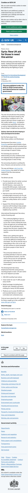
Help (2, 457)
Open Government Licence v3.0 (11, 474)
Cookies (14, 457)
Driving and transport (8, 393)
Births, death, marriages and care (11, 375)
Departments (5, 428)
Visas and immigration (8, 415)
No (25, 348)
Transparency (5, 444)
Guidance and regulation (9, 434)
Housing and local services (9, 406)
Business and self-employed (10, 378)
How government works (8, 447)
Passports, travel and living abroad (12, 412)
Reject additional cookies (14, 31)
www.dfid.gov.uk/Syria (8, 302)
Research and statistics (8, 437)
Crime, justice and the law (9, 387)
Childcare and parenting (9, 381)
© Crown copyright (14, 489)
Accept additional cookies (14, 27)
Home (2, 44)
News (3, 431)
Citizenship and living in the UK (11, 384)
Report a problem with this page (14, 355)
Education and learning (8, 396)
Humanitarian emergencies (13, 44)
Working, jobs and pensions (9, 418)
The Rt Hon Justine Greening (11, 77)
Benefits (3, 372)
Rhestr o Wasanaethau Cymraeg (11, 464)
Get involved (5, 450)
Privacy (8, 457)
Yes (18, 348)
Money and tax (5, 409)
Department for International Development (13, 75)
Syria (14, 122)
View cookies (14, 35)
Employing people (7, 399)
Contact (20, 460)
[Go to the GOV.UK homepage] (7, 40)
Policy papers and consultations (11, 440)
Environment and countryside (10, 402)
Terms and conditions (8, 462)
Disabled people (6, 390)
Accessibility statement (8, 460)
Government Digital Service (9, 466)
